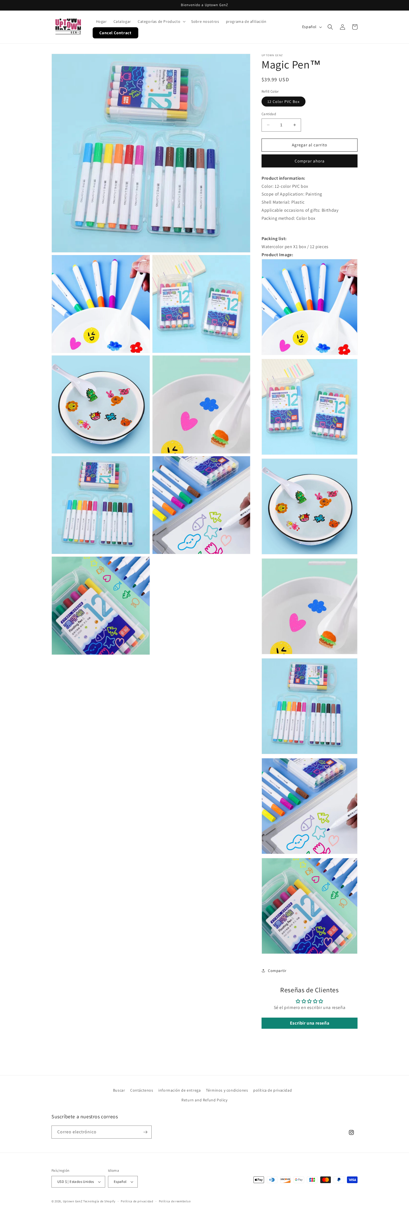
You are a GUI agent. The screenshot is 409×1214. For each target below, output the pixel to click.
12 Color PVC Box (283, 101)
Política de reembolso (175, 1201)
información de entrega (179, 1090)
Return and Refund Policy (204, 1099)
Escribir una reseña (309, 1023)
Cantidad (269, 114)
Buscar (119, 1090)
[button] (161, 21)
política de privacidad (272, 1090)
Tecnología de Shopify (99, 1201)
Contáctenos (141, 1090)
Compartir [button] (277, 970)
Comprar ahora (310, 161)
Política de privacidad (137, 1201)
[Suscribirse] (145, 1132)
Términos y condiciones (227, 1090)
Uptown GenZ (73, 1201)
